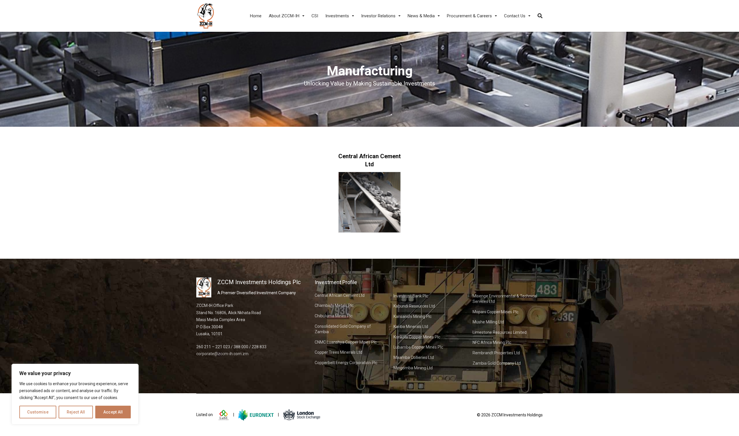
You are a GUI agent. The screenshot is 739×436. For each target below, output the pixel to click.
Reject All (76, 412)
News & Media (421, 15)
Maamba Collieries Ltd (413, 357)
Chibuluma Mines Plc (333, 316)
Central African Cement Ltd (340, 295)
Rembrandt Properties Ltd (496, 353)
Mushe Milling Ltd (488, 322)
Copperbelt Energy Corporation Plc (346, 362)
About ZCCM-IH (284, 15)
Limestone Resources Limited (500, 332)
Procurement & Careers (469, 15)
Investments (337, 15)
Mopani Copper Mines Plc (495, 312)
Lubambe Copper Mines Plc (418, 347)
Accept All (113, 412)
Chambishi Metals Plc (334, 305)
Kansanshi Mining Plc (412, 316)
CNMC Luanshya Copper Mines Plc (346, 342)
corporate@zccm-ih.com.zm (222, 353)
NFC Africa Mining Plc (492, 342)
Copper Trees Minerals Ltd (338, 352)
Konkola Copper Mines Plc (416, 337)
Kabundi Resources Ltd (414, 306)
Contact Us (514, 15)
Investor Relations (378, 15)
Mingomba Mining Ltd (413, 368)
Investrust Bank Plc (410, 296)
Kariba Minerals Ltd (410, 326)
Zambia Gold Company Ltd (497, 363)
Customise (37, 412)
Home (256, 15)
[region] (75, 394)
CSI (314, 15)
